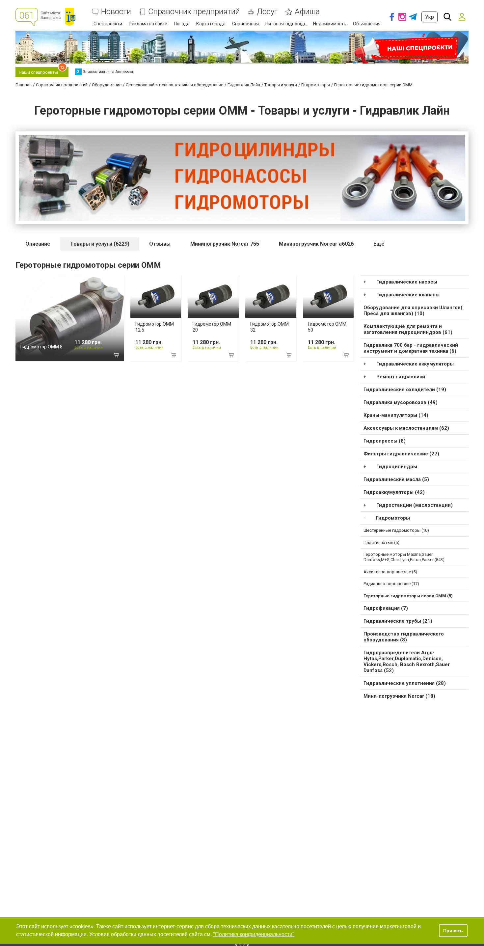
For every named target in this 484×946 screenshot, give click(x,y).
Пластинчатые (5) (381, 542)
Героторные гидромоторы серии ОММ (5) (408, 595)
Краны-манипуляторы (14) (395, 415)
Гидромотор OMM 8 (41, 346)
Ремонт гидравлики (400, 377)
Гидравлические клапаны (408, 295)
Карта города (211, 23)
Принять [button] (453, 930)
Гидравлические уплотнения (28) (404, 683)
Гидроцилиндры (396, 467)
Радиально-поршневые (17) (391, 583)
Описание (37, 244)
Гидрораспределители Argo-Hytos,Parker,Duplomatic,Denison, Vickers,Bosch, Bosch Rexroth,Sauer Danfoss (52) (406, 661)
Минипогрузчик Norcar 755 (224, 244)
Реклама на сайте (148, 23)
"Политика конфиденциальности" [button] (253, 934)
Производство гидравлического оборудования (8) (403, 637)
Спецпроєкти (108, 23)
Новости (116, 11)
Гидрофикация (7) (385, 608)
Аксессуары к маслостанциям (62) (406, 428)
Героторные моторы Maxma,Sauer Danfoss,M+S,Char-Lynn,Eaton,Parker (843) (403, 557)
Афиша (307, 11)
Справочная (245, 23)
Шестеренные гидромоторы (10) (396, 530)
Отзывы (160, 244)
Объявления (367, 23)
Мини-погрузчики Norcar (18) (399, 696)
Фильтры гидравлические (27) (401, 454)
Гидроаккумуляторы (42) (394, 492)
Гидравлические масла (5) (396, 479)
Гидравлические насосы (406, 282)
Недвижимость (329, 23)
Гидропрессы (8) (384, 441)
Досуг (267, 11)
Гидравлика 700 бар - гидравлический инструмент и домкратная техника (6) (410, 348)
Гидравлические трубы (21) (397, 621)
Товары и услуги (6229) (99, 244)
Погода (182, 23)
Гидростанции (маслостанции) (414, 505)
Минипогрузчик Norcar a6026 (316, 244)
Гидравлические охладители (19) (404, 389)
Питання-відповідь (286, 23)
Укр (429, 17)
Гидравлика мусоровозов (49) (400, 402)
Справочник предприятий (194, 11)
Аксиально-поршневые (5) (390, 571)
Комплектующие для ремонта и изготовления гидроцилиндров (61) (407, 329)
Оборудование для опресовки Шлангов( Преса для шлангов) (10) (413, 310)
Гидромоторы (393, 518)
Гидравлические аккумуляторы (415, 364)
